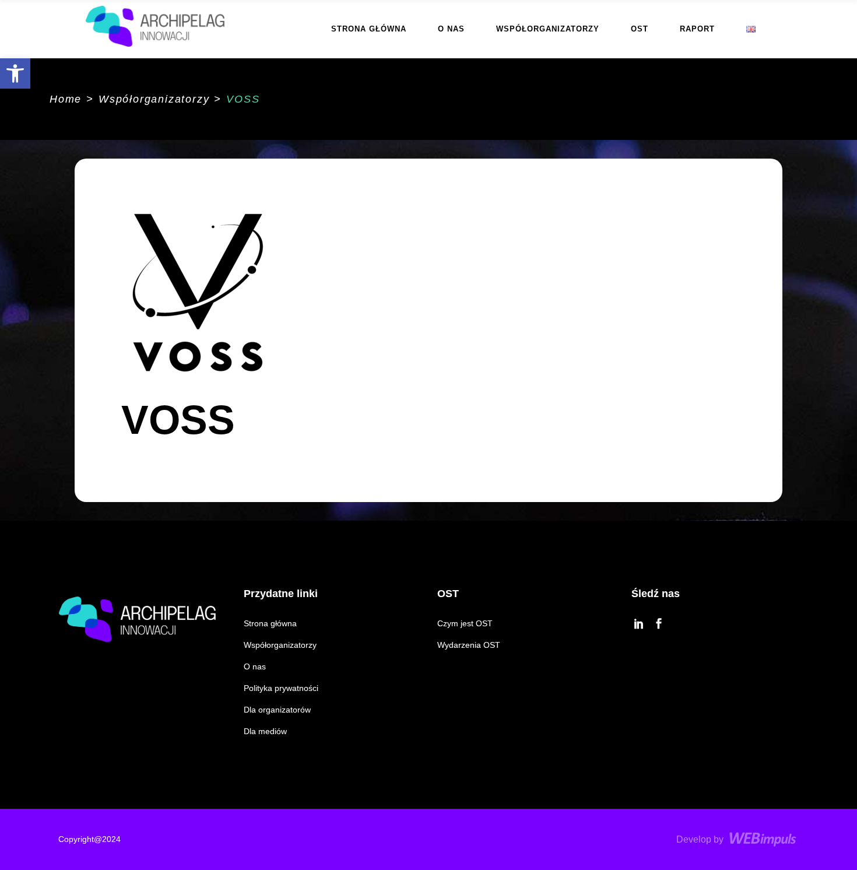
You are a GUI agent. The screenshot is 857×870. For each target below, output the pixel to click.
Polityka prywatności (281, 688)
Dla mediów (265, 731)
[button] (15, 73)
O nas (255, 666)
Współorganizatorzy (154, 99)
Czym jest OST (465, 623)
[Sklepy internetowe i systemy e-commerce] (764, 839)
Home (66, 99)
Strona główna (270, 623)
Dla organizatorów (277, 709)
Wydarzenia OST (468, 645)
